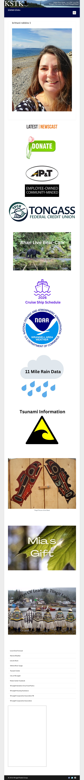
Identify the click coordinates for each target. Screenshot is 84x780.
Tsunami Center (15, 671)
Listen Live (13, 10)
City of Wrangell (15, 676)
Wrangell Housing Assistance (19, 691)
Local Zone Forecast (16, 651)
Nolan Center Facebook (17, 681)
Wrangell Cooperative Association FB (22, 696)
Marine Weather (15, 656)
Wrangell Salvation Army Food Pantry (22, 686)
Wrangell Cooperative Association (21, 701)
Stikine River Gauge (16, 666)
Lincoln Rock (14, 661)
